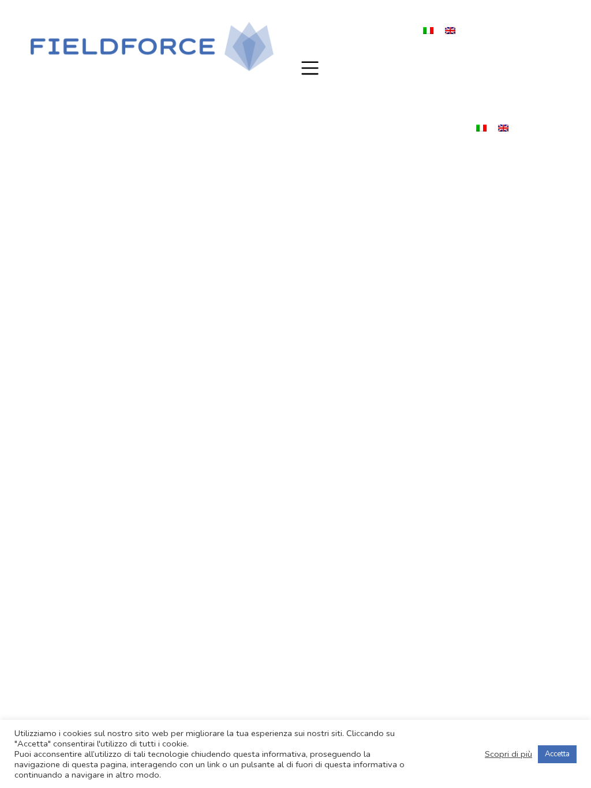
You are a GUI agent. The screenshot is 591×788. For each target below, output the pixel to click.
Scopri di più (508, 754)
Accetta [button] (557, 754)
